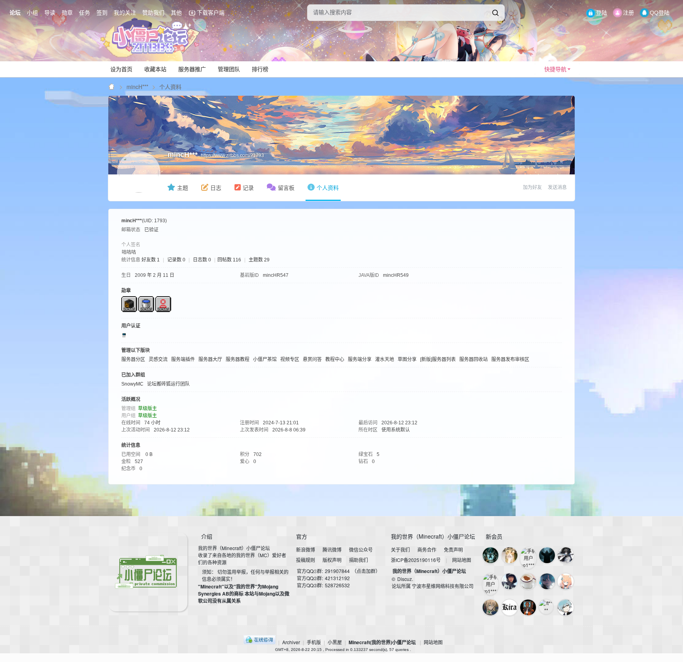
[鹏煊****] (565, 581)
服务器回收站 (473, 359)
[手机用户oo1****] (528, 558)
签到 (102, 12)
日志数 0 (202, 260)
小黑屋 (335, 642)
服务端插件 (183, 359)
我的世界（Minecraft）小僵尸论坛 (429, 571)
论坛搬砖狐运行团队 (168, 384)
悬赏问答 (312, 359)
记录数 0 (176, 260)
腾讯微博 (332, 549)
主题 (182, 188)
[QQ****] (509, 555)
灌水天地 (384, 359)
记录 (248, 188)
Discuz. (405, 578)
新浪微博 (305, 549)
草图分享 (407, 359)
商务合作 (426, 549)
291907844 (337, 570)
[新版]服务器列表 (438, 359)
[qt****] (528, 607)
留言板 (286, 188)
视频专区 (289, 359)
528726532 (337, 585)
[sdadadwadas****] (509, 581)
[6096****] (509, 607)
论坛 (15, 12)
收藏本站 (155, 69)
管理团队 (229, 69)
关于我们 (400, 549)
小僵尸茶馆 (265, 359)
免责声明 (453, 549)
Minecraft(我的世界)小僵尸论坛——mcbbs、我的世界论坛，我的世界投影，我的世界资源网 (111, 87)
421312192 (337, 578)
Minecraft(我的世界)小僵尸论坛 (382, 642)
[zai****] (565, 607)
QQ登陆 (660, 12)
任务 (84, 12)
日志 (215, 188)
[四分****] (565, 555)
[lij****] (547, 581)
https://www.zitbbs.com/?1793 (232, 155)
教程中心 (334, 359)
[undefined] (495, 12)
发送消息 (557, 187)
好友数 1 (151, 260)
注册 (628, 12)
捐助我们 (358, 559)
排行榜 (260, 69)
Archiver (291, 642)
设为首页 (121, 69)
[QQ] (259, 642)
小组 (32, 12)
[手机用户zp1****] (490, 584)
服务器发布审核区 (510, 359)
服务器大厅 (210, 359)
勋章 (67, 12)
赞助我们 (153, 12)
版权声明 (332, 559)
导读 (49, 12)
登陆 (601, 12)
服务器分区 (133, 359)
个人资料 (328, 188)
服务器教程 (237, 359)
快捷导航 (555, 69)
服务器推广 (192, 69)
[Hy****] (490, 555)
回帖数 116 (229, 260)
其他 (176, 12)
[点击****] (528, 581)
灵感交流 (158, 359)
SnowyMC (132, 384)
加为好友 (532, 187)
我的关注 (125, 12)
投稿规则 (305, 559)
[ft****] (546, 607)
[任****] (490, 607)
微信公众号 (361, 549)
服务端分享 (360, 359)
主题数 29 (259, 260)
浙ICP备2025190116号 (416, 559)
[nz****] (547, 555)
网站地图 (461, 559)
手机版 (314, 642)
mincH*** (137, 87)
